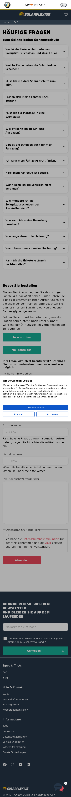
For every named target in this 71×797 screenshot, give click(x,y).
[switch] (63, 5)
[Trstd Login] (65, 4)
